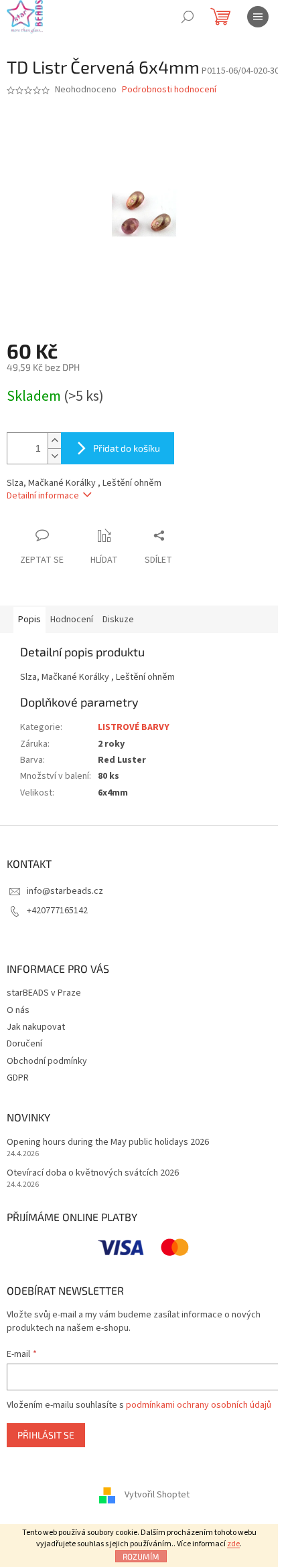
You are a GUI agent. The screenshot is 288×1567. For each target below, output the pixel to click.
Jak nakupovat (36, 1027)
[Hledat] (187, 16)
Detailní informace (43, 495)
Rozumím (141, 1556)
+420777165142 (57, 910)
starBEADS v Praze (44, 993)
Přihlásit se (45, 1435)
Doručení (24, 1043)
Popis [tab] (29, 619)
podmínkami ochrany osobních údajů (198, 1405)
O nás (18, 1010)
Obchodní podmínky (47, 1061)
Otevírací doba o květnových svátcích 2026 (93, 1173)
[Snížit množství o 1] (54, 456)
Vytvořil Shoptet (157, 1494)
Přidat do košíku (126, 448)
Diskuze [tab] (118, 619)
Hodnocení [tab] (71, 619)
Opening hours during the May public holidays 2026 (108, 1142)
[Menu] (257, 16)
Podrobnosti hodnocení (169, 90)
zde (233, 1544)
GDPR (18, 1078)
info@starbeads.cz (65, 891)
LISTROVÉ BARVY (133, 727)
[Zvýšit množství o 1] (54, 440)
